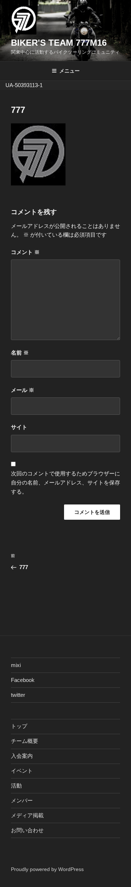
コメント (25, 252)
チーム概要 (24, 741)
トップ (19, 726)
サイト (19, 427)
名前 (20, 353)
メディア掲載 (27, 815)
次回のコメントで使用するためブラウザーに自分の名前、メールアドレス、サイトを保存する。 (65, 482)
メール (22, 390)
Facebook (23, 680)
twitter (18, 695)
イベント (22, 771)
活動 (16, 785)
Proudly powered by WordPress (47, 869)
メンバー (22, 800)
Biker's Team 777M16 (59, 43)
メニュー (69, 71)
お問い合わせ (27, 830)
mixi (16, 665)
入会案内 (22, 756)
